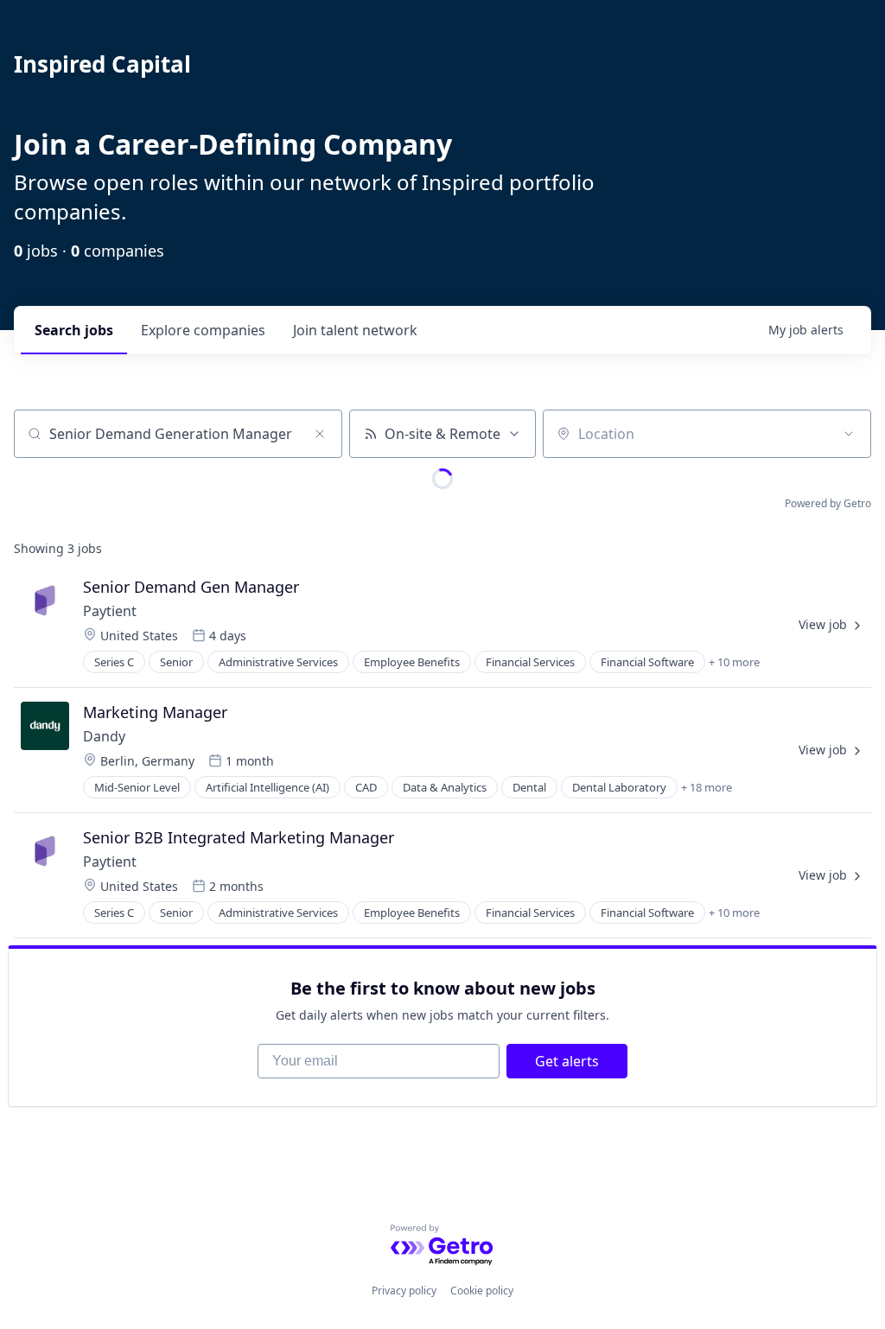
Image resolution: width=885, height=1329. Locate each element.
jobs (74, 330)
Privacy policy (404, 1290)
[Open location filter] (849, 434)
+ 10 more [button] (734, 662)
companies (203, 330)
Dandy (104, 736)
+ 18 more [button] (706, 787)
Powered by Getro (828, 503)
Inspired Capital (102, 63)
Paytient (110, 610)
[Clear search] (320, 434)
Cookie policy (481, 1290)
